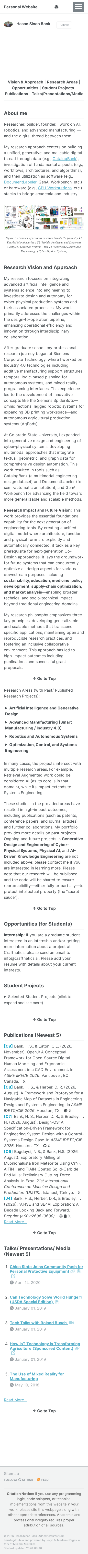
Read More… (15, 1399)
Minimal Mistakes (24, 1544)
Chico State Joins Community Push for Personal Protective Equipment (46, 1269)
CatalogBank (64, 158)
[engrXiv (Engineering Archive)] (78, 1193)
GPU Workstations (55, 187)
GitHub (27, 1480)
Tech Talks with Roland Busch (39, 1322)
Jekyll (49, 1540)
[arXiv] (24, 1081)
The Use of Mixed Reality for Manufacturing (37, 1376)
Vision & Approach (25, 82)
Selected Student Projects (37, 999)
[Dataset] (65, 1216)
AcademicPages (66, 1540)
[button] (56, 7)
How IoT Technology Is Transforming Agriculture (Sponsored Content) (45, 1346)
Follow (64, 25)
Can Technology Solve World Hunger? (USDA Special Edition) (46, 1299)
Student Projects (58, 87)
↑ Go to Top (44, 678)
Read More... (15, 1221)
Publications (16, 93)
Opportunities (25, 87)
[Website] (65, 1111)
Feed (45, 1480)
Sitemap (11, 1473)
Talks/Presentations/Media (57, 93)
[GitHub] (44, 1146)
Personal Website (21, 6)
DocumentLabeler (20, 182)
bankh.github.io (14, 1540)
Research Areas (62, 82)
